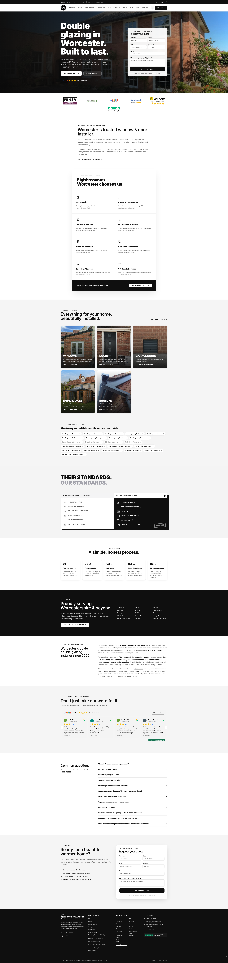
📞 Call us (197, 956)
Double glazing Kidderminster (71, 438)
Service (132, 51)
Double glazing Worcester (70, 434)
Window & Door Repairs (95, 938)
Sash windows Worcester (70, 450)
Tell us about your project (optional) (141, 58)
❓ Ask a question (213, 952)
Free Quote (161, 8)
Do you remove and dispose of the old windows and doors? (120, 791)
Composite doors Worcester (71, 442)
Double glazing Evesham (154, 434)
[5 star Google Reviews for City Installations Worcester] (114, 100)
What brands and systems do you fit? (112, 796)
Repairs (117, 7)
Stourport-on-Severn (159, 616)
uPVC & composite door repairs (96, 944)
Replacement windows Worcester (119, 446)
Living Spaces (100, 7)
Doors (80, 7)
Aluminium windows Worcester (71, 446)
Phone (150, 37)
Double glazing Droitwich (113, 434)
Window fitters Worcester (143, 446)
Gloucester (138, 616)
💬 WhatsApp (206, 956)
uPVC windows (122, 657)
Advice (131, 7)
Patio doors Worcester (132, 442)
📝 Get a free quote (200, 952)
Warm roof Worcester (90, 450)
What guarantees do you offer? (109, 780)
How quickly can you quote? (108, 775)
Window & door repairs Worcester (73, 454)
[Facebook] (162, 2)
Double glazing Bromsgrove (95, 438)
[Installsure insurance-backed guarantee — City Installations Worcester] (92, 100)
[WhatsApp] (152, 8)
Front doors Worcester (92, 442)
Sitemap (165, 960)
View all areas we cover (73, 625)
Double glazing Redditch (117, 438)
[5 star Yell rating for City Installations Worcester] (158, 100)
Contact (145, 7)
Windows (72, 7)
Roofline (110, 7)
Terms (159, 960)
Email (131, 44)
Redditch (138, 613)
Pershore (120, 610)
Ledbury (137, 618)
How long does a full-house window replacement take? (118, 818)
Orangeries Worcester (132, 450)
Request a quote (158, 319)
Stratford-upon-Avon (159, 618)
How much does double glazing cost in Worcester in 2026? (120, 813)
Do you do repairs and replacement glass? (113, 802)
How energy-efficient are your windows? (113, 786)
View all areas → (121, 945)
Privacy (154, 960)
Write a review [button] (158, 713)
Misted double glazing (94, 941)
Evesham (138, 610)
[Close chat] (223, 910)
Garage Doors (89, 7)
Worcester (120, 607)
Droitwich (156, 607)
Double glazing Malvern (133, 434)
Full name (133, 37)
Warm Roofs (91, 929)
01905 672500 (66, 2)
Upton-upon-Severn (123, 618)
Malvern (137, 607)
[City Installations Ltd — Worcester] (63, 8)
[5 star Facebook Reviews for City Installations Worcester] (135, 100)
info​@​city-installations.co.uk (95, 2)
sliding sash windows (113, 660)
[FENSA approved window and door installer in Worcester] (70, 100)
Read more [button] (67, 735)
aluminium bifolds (152, 660)
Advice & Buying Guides (95, 948)
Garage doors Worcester (152, 450)
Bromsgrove (121, 613)
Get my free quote (147, 69)
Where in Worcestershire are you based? (113, 764)
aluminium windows (143, 657)
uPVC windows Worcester (95, 446)
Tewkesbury (157, 613)
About (137, 7)
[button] (166, 727)
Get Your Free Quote (139, 285)
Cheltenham (121, 616)
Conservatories (92, 924)
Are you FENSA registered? (108, 769)
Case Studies (92, 950)
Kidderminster (157, 610)
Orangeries (91, 927)
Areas (125, 7)
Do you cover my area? (106, 807)
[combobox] (147, 54)
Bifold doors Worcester (112, 442)
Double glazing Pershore (92, 434)
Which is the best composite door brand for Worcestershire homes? (123, 824)
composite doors (137, 660)
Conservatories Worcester (111, 450)
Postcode (151, 44)
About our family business (89, 159)
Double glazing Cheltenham (139, 438)
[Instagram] (166, 2)
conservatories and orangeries (116, 662)
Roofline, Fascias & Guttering (96, 935)
